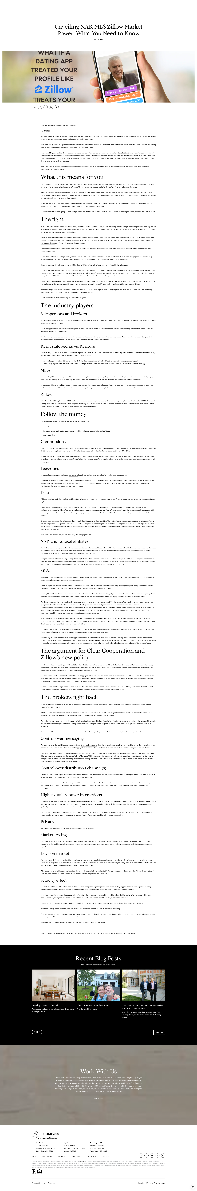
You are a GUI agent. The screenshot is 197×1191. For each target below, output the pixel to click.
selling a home (73, 922)
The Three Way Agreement (51, 364)
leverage (94, 860)
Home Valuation (77, 1156)
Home (34, 1156)
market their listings (48, 243)
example (51, 265)
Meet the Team (47, 1156)
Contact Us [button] (98, 1099)
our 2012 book (131, 136)
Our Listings (61, 1156)
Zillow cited (126, 281)
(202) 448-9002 (98, 1146)
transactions (73, 475)
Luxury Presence (49, 1183)
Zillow (94, 629)
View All (159, 1032)
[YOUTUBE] (158, 1156)
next (39, 1032)
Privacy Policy (159, 1183)
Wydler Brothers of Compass (91, 933)
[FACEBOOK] (141, 1156)
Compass (82, 1161)
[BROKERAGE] (163, 1156)
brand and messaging (89, 745)
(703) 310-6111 (70, 1146)
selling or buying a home (64, 136)
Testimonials (92, 1156)
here (74, 125)
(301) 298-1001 (43, 1146)
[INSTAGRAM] (146, 1156)
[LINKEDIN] (152, 1156)
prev (34, 1032)
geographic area (91, 577)
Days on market (46, 860)
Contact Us (105, 1156)
